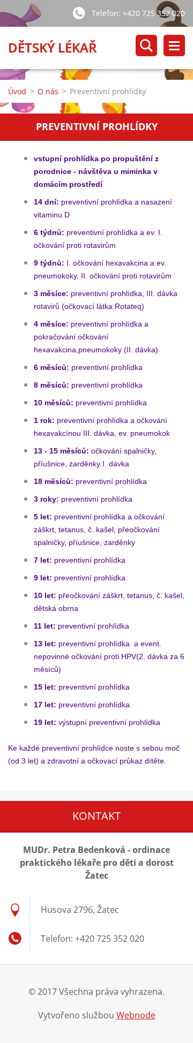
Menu (174, 45)
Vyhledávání (146, 45)
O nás (48, 91)
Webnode (135, 1015)
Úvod (17, 91)
